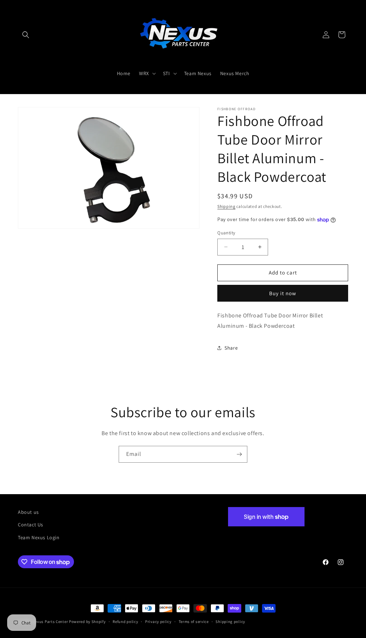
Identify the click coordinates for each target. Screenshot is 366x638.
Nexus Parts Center (50, 621)
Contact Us (30, 524)
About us (28, 512)
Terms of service (194, 621)
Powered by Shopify (87, 621)
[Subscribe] (239, 454)
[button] (26, 35)
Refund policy (125, 621)
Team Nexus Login (39, 537)
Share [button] (231, 348)
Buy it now (282, 293)
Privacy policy (158, 621)
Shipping (226, 206)
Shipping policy (230, 621)
